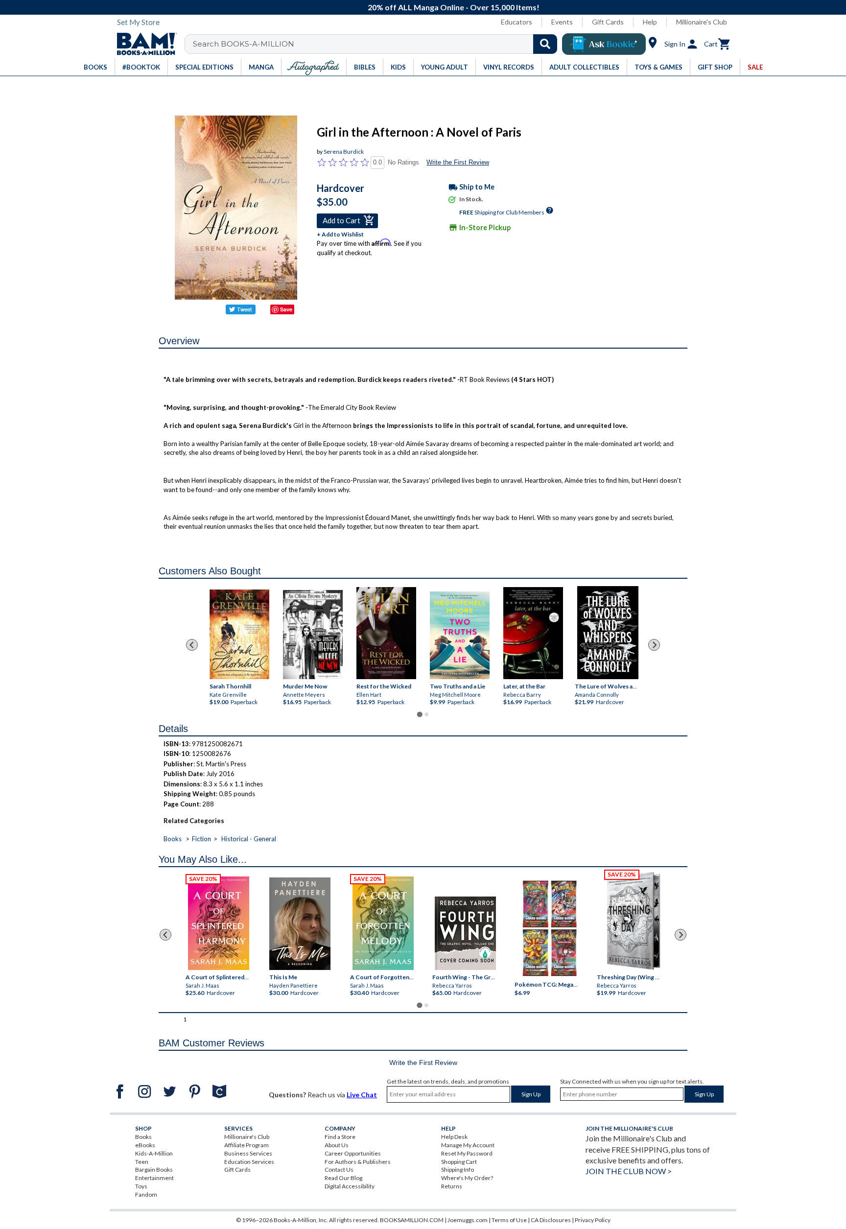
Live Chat (362, 1094)
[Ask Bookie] (604, 44)
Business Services (248, 1153)
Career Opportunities (353, 1153)
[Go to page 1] (419, 714)
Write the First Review (457, 162)
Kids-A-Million (154, 1153)
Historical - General (248, 839)
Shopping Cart (459, 1161)
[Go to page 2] (426, 714)
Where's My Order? (467, 1178)
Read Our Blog (343, 1178)
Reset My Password (467, 1153)
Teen (141, 1161)
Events (562, 22)
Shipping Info (457, 1169)
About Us (337, 1145)
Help (650, 22)
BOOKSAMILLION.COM (412, 1220)
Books (173, 839)
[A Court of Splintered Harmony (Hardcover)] (218, 923)
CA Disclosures (551, 1220)
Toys (141, 1186)
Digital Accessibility (350, 1186)
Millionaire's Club (701, 22)
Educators (516, 22)
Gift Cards (608, 22)
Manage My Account (467, 1145)
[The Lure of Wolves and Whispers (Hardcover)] (607, 632)
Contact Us (339, 1169)
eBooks (145, 1145)
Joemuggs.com (467, 1220)
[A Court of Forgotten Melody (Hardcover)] (383, 923)
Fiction (201, 839)
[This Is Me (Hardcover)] (299, 923)
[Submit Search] (545, 44)
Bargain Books (154, 1169)
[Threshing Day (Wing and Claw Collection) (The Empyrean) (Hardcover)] (633, 921)
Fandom (146, 1194)
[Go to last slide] (192, 645)
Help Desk (454, 1136)
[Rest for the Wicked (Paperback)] (386, 633)
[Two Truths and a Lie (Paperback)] (460, 635)
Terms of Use (509, 1220)
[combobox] (377, 44)
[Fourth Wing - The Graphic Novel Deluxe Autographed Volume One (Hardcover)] (465, 933)
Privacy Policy (593, 1220)
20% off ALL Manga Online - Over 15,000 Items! (428, 7)
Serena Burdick (344, 151)
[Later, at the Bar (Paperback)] (533, 633)
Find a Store (340, 1136)
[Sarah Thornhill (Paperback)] (239, 634)
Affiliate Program (246, 1145)
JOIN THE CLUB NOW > (629, 1171)
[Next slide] (654, 645)
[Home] (143, 44)
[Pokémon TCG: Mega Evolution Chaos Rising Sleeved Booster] (549, 929)
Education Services (249, 1161)
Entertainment (154, 1178)
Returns (451, 1186)
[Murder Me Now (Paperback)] (313, 634)
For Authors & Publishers (358, 1161)
